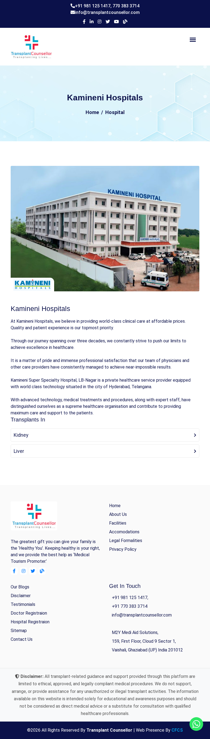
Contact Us (22, 639)
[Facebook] (84, 22)
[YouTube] (116, 22)
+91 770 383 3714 (129, 606)
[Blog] (125, 22)
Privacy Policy (122, 549)
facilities (117, 523)
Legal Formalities (125, 540)
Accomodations (124, 531)
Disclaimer (21, 595)
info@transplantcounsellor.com (107, 12)
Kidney (21, 435)
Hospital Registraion (30, 621)
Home (92, 112)
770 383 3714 (126, 5)
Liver (19, 451)
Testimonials (23, 604)
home (115, 505)
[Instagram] (99, 22)
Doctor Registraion (29, 613)
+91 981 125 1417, (94, 5)
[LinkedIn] (92, 22)
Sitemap (19, 630)
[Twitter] (108, 22)
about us (118, 514)
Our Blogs (20, 587)
